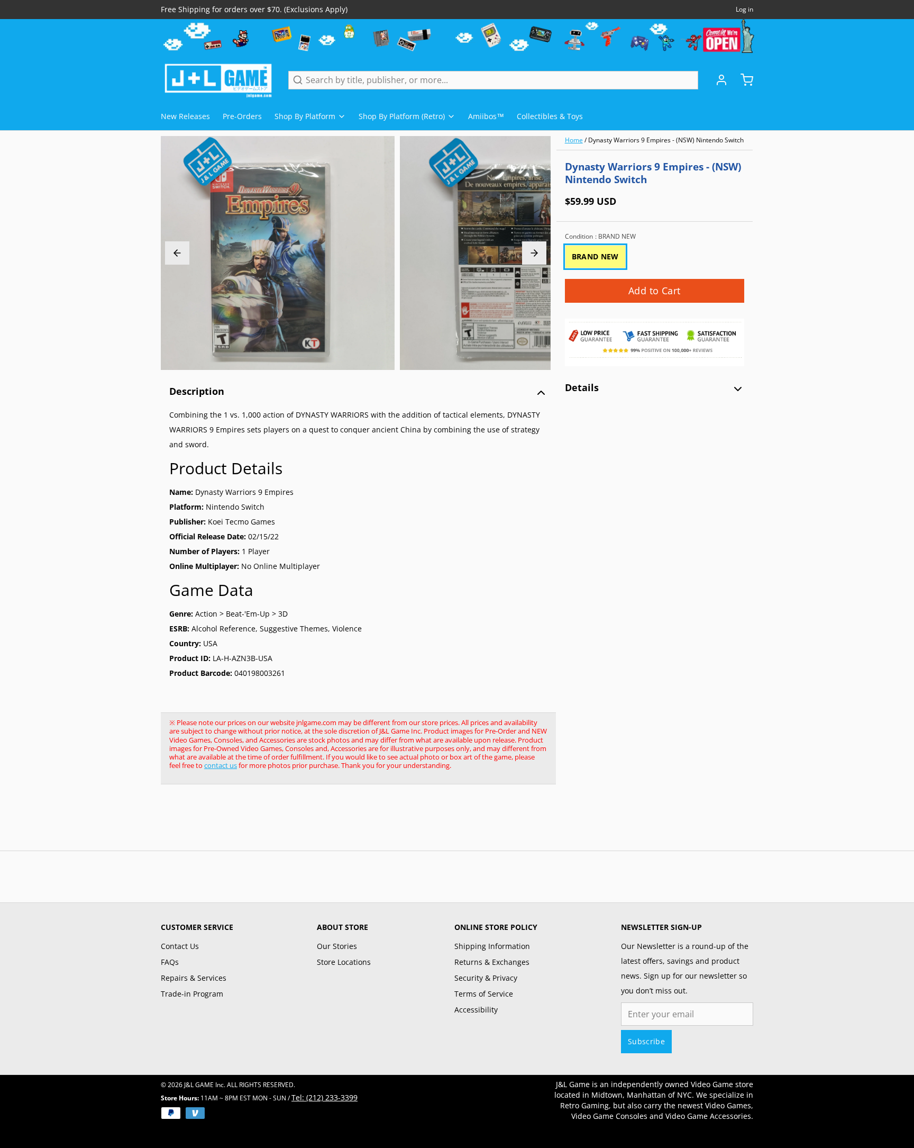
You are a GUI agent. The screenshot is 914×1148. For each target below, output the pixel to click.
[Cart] (742, 80)
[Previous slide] (177, 253)
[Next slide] (534, 253)
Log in (744, 9)
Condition (600, 236)
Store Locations (344, 962)
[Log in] (717, 80)
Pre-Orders (242, 116)
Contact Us (180, 946)
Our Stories (337, 946)
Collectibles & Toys (550, 116)
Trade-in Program (192, 994)
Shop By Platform (305, 116)
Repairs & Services (193, 978)
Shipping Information (492, 946)
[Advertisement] (353, 823)
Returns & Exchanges (491, 962)
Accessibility (476, 1010)
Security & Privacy (485, 978)
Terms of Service (483, 994)
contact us (220, 765)
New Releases (185, 116)
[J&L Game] (218, 79)
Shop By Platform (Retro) (402, 116)
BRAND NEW (595, 256)
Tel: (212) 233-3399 (324, 1097)
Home (574, 139)
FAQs (170, 962)
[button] (654, 291)
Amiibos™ (486, 116)
